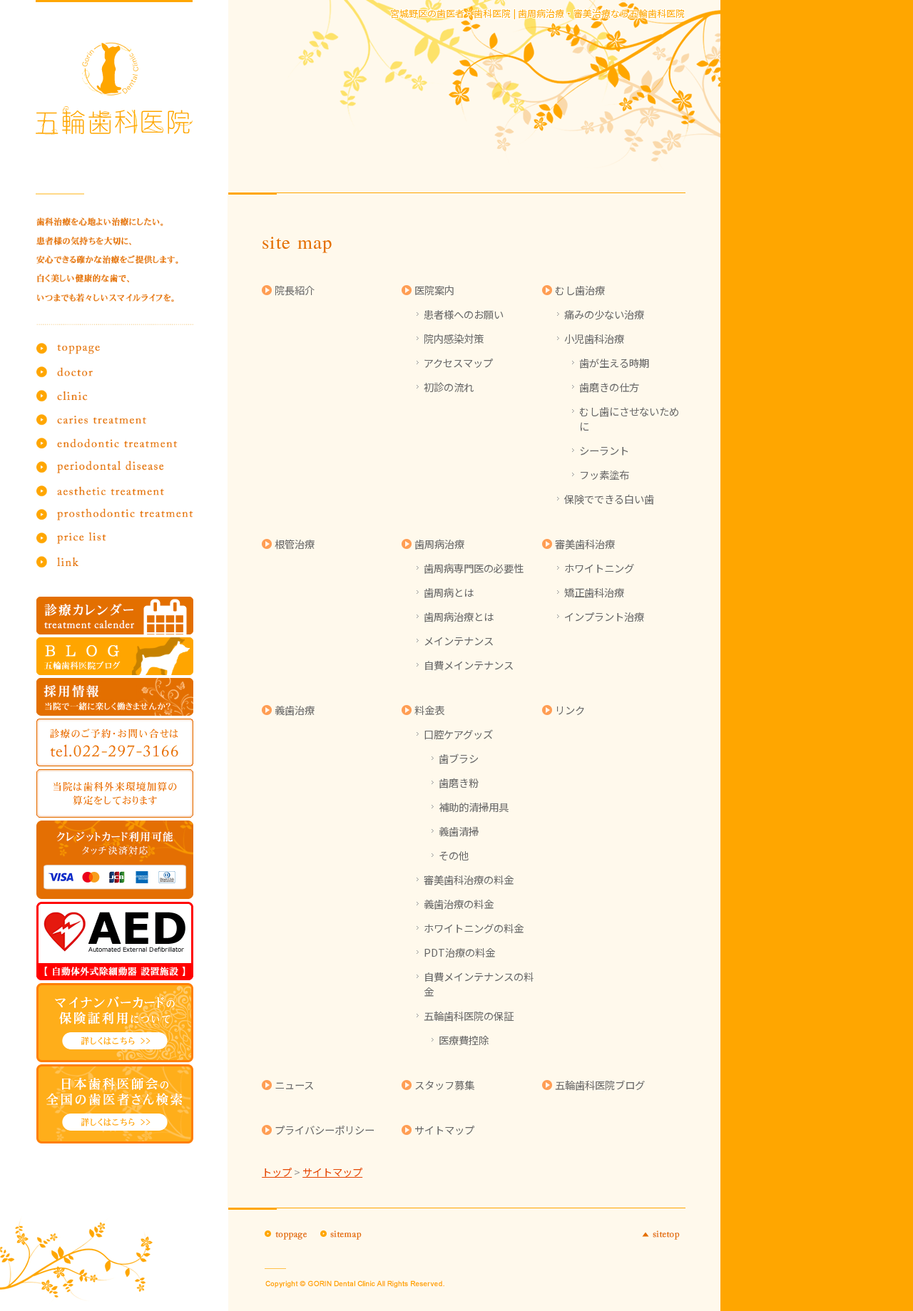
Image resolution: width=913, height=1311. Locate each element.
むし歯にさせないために (629, 418)
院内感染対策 (454, 338)
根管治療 (295, 543)
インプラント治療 (604, 616)
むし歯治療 (580, 289)
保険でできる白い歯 (609, 498)
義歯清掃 (459, 830)
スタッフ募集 (444, 1084)
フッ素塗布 (604, 474)
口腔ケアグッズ (458, 733)
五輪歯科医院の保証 (469, 1015)
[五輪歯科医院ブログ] (115, 656)
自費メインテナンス (469, 664)
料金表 (429, 709)
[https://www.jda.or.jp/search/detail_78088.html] (115, 1103)
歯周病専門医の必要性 (474, 567)
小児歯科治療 (594, 338)
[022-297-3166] (115, 742)
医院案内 (434, 289)
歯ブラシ (459, 758)
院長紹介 (295, 289)
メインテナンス (459, 640)
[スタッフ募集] (115, 697)
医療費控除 (464, 1039)
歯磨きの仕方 (609, 386)
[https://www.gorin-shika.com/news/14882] (115, 1022)
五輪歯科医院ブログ (600, 1084)
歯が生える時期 (614, 362)
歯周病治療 (439, 543)
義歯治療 (295, 709)
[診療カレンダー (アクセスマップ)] (115, 615)
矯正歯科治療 (594, 592)
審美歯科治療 (585, 543)
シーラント (604, 450)
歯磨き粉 (459, 782)
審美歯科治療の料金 (469, 879)
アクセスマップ (458, 362)
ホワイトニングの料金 (474, 927)
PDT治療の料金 (459, 952)
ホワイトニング (599, 567)
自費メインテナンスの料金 (479, 984)
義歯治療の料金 (459, 903)
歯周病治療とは (459, 616)
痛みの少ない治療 (604, 314)
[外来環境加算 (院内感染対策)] (115, 793)
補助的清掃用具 (474, 806)
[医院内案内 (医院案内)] (115, 941)
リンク (570, 709)
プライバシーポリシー (324, 1129)
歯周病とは (449, 592)
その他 (454, 855)
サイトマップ (444, 1129)
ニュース (294, 1084)
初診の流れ (449, 386)
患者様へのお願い (464, 314)
